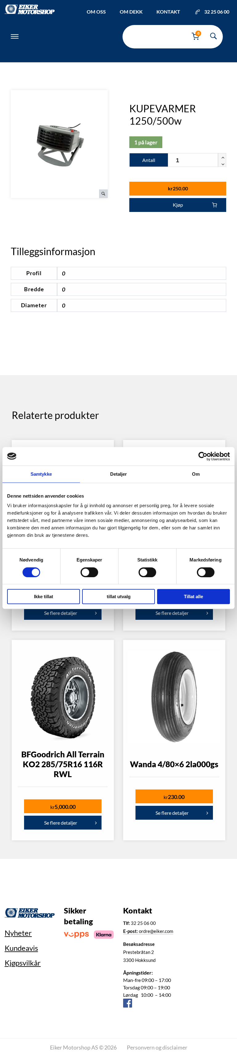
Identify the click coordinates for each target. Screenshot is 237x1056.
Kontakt (168, 11)
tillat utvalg (119, 596)
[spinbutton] (197, 160)
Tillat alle (193, 596)
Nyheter (18, 932)
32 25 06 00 (216, 11)
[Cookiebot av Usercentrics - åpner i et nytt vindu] (203, 456)
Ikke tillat (43, 596)
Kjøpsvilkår (23, 962)
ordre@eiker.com (148, 931)
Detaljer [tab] (118, 474)
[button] (222, 156)
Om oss (96, 11)
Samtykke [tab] (41, 474)
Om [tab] (196, 474)
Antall (148, 160)
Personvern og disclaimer (157, 1047)
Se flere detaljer (60, 613)
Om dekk (131, 11)
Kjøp (178, 205)
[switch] (89, 572)
